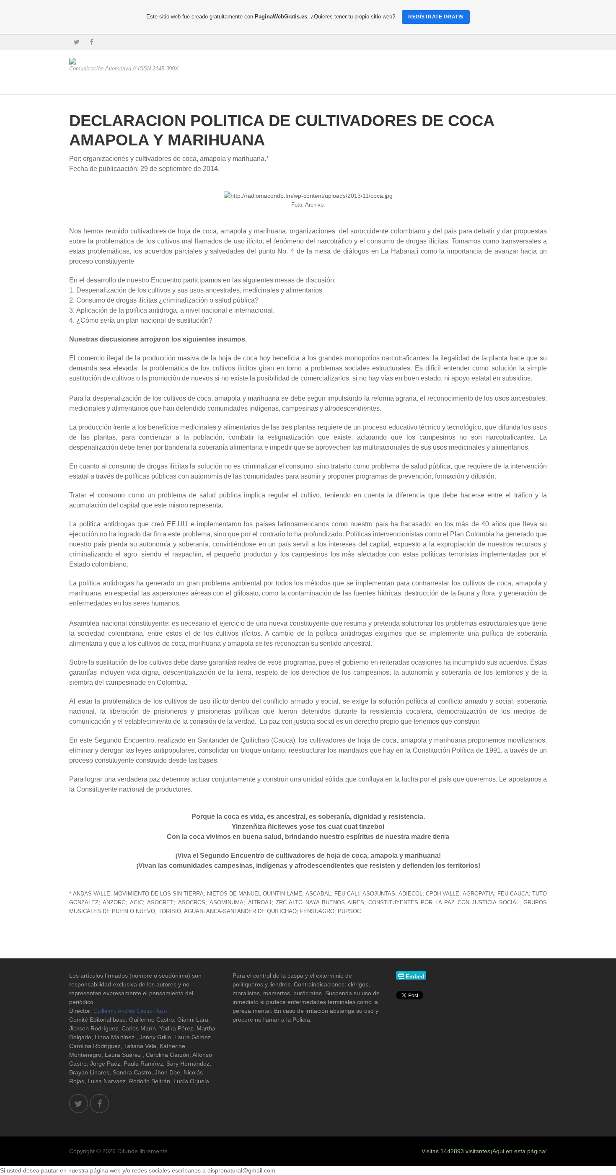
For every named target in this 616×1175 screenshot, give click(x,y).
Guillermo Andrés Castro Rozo (130, 1011)
